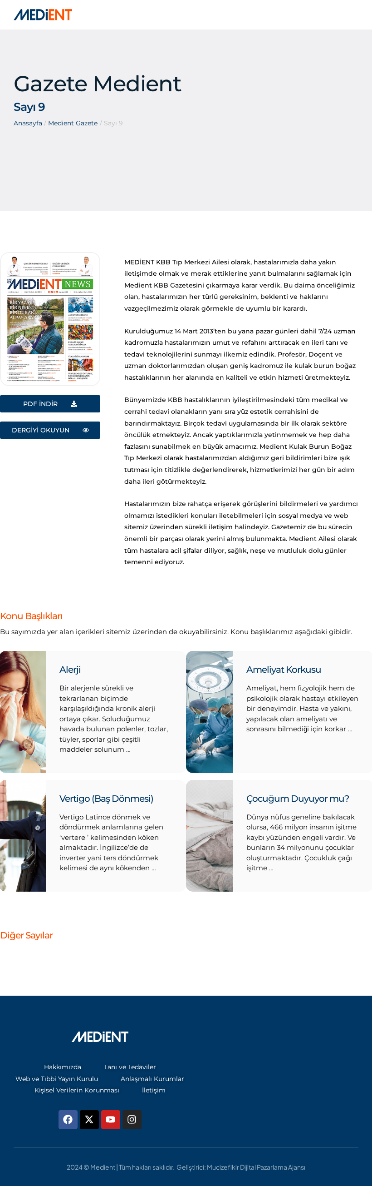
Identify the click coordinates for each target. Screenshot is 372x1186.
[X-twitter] (89, 1119)
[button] (347, 1147)
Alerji (70, 669)
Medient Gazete (73, 123)
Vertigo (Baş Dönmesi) (106, 798)
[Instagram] (132, 1119)
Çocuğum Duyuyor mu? (297, 798)
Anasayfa (28, 123)
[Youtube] (110, 1119)
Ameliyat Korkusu (283, 669)
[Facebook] (68, 1119)
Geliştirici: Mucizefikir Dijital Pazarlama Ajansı (240, 1167)
